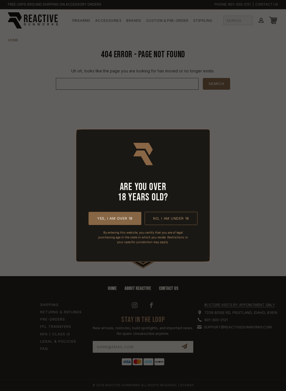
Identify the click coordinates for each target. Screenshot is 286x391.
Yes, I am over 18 (115, 218)
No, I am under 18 (171, 218)
